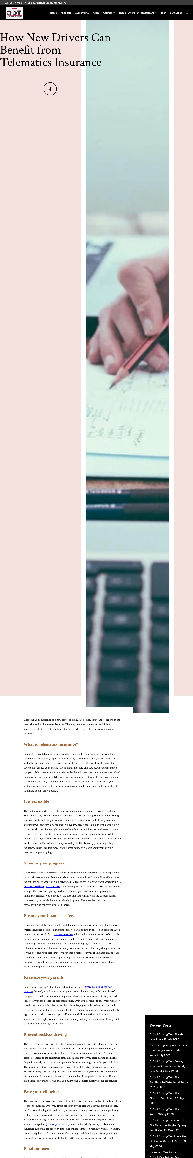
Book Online (82, 13)
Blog (163, 13)
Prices (96, 13)
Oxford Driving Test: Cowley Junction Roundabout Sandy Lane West (167, 1066)
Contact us (176, 13)
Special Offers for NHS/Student (136, 13)
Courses (107, 13)
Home (53, 13)
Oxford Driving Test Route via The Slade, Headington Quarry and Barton (168, 1125)
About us (66, 13)
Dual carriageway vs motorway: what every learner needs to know (169, 1050)
